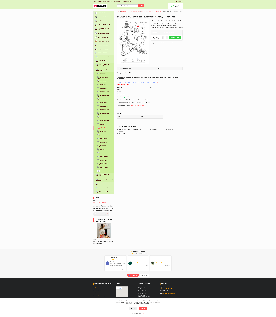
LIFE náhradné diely (103, 191)
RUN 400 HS (103, 149)
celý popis (180, 27)
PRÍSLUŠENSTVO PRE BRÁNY (103, 29)
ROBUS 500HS (103, 99)
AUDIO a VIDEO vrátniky (104, 25)
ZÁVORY (100, 21)
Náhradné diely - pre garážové (104, 65)
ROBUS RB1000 (104, 117)
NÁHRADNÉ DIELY (102, 53)
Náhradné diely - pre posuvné (104, 69)
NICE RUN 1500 (104, 156)
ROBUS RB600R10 (104, 110)
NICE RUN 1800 (104, 160)
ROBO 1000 (103, 131)
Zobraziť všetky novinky (100, 214)
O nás (95, 1)
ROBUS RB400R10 (104, 92)
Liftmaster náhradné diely (105, 57)
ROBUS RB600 (103, 102)
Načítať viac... (144, 275)
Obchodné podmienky (107, 1)
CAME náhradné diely (104, 188)
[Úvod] (104, 6)
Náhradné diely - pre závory (104, 179)
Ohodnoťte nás (134, 275)
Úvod (118, 11)
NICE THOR (103, 146)
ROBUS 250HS (103, 81)
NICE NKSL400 (103, 142)
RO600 (101, 171)
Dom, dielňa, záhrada (103, 49)
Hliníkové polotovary (103, 37)
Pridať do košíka (174, 37)
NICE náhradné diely (104, 61)
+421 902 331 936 (166, 289)
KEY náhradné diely (103, 184)
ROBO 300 (102, 124)
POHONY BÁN (101, 13)
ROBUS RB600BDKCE (105, 113)
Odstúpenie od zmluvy (126, 1)
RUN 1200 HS (103, 153)
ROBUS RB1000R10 (104, 120)
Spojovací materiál (103, 45)
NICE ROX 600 (103, 135)
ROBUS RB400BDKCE (105, 95)
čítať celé (109, 210)
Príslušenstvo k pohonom (104, 17)
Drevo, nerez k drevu (103, 41)
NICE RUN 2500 (104, 164)
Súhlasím (142, 308)
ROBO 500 (103, 128)
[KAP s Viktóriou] (103, 230)
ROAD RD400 (103, 74)
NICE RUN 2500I (104, 167)
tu (143, 313)
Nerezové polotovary (103, 33)
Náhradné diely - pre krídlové (104, 175)
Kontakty (100, 1)
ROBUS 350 (103, 84)
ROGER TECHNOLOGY (99, 202)
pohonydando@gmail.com (137, 105)
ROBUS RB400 (103, 88)
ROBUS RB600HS (104, 106)
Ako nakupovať (117, 1)
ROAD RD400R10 (104, 77)
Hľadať (141, 6)
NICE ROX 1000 (103, 138)
